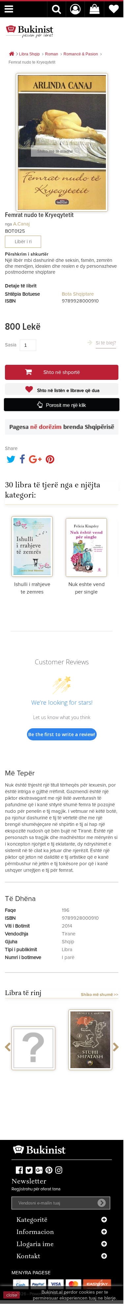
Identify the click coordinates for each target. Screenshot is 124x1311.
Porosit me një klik (66, 405)
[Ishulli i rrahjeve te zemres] (32, 546)
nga (8, 224)
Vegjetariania (33, 1076)
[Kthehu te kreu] (11, 54)
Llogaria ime (35, 1244)
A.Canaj (21, 224)
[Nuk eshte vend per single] (86, 546)
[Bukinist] (29, 31)
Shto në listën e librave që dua (67, 390)
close (11, 1295)
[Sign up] (101, 1203)
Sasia (10, 344)
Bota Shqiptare (78, 294)
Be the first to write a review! (61, 734)
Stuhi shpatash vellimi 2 (90, 1078)
